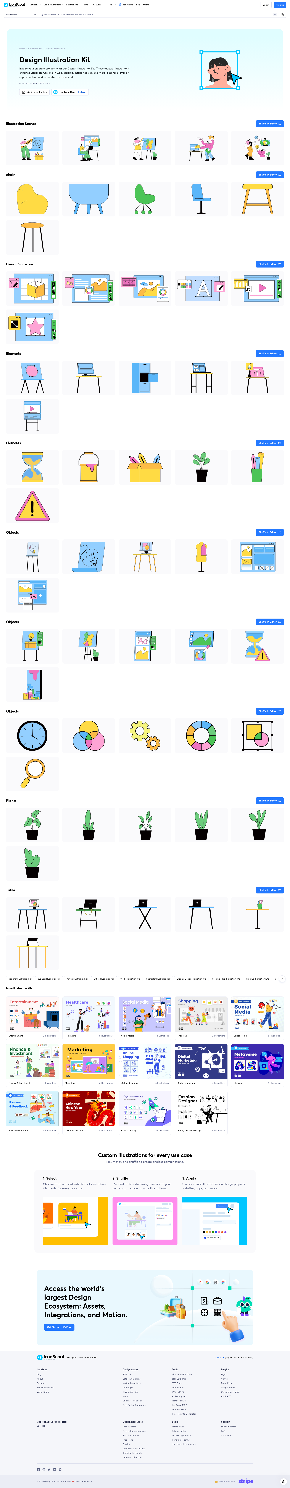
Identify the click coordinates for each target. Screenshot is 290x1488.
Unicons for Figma (230, 1392)
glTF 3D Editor (179, 1378)
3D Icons (127, 1374)
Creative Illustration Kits (257, 978)
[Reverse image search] (282, 15)
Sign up (280, 5)
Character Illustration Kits (158, 978)
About (40, 1378)
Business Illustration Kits (49, 978)
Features (41, 1383)
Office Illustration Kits (104, 978)
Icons (125, 1396)
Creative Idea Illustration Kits (226, 978)
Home (22, 48)
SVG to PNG (178, 1392)
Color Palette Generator (184, 1413)
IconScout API (179, 1400)
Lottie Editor (178, 1387)
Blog (39, 1374)
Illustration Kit (35, 48)
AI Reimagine (178, 1396)
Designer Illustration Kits (20, 978)
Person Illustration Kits (77, 978)
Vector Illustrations (132, 1383)
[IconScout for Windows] (43, 1427)
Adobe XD (226, 1396)
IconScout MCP (179, 1405)
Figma (224, 1374)
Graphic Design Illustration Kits (191, 978)
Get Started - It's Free (59, 1327)
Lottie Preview (179, 1409)
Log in (266, 5)
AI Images (128, 1387)
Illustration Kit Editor (182, 1374)
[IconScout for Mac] (38, 1427)
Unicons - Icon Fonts (132, 1400)
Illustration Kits (130, 1392)
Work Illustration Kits (130, 978)
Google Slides (228, 1387)
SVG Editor (177, 1383)
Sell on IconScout (45, 1387)
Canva (224, 1378)
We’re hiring (43, 1392)
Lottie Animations (131, 1378)
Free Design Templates (134, 1405)
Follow (82, 92)
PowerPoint (226, 1383)
